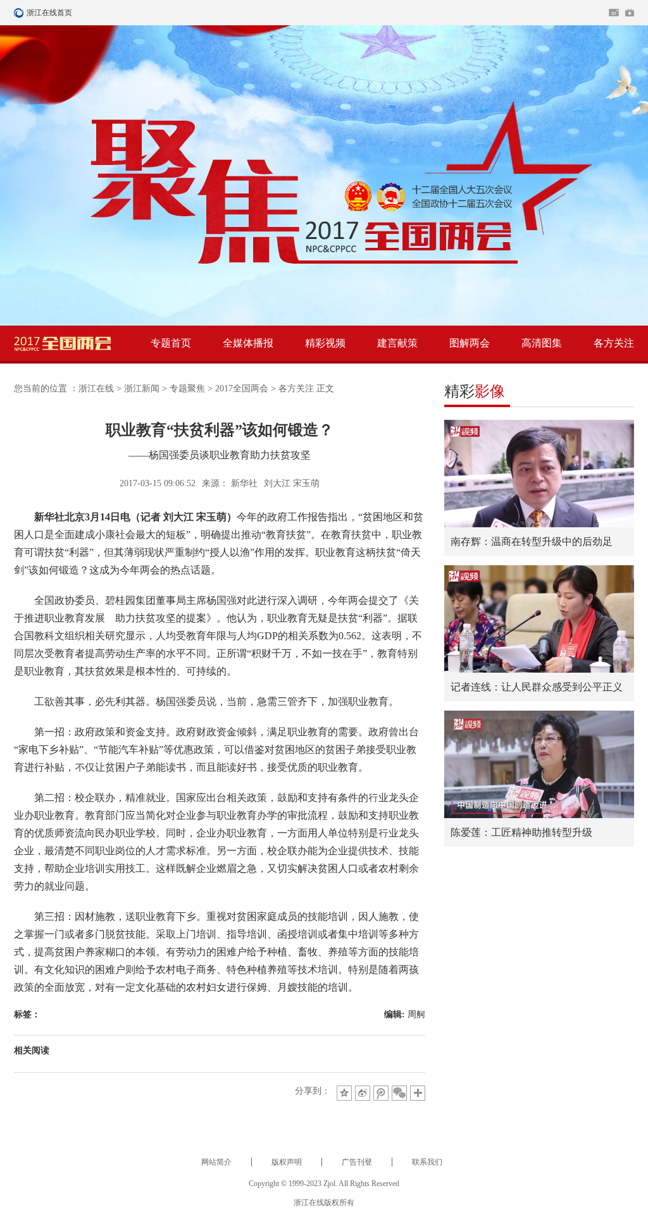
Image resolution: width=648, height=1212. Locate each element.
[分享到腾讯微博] (381, 1093)
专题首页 (171, 343)
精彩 (474, 391)
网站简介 (216, 1162)
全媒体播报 (248, 343)
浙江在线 (96, 388)
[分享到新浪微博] (362, 1093)
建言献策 (397, 343)
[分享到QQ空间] (344, 1093)
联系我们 (427, 1162)
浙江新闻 (141, 388)
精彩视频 (325, 343)
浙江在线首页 (20, 12)
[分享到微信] (399, 1093)
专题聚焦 (187, 388)
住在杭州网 (614, 12)
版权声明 (286, 1162)
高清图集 (541, 343)
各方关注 (614, 343)
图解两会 (469, 343)
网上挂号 (629, 12)
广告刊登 (357, 1162)
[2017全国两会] (62, 343)
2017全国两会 (241, 388)
